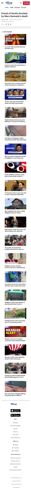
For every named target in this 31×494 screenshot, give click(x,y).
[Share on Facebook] (6, 24)
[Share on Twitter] (8, 24)
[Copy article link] (10, 24)
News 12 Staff (4, 19)
